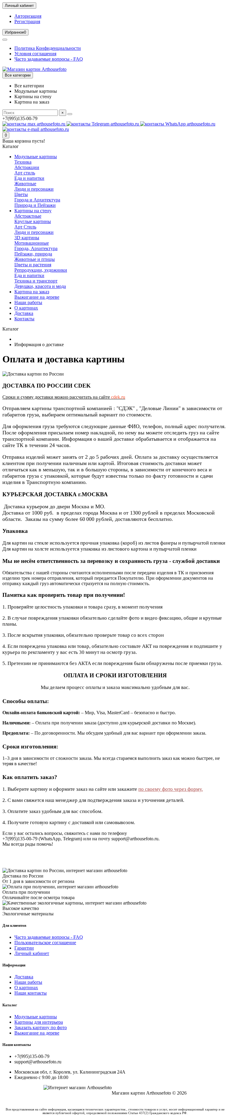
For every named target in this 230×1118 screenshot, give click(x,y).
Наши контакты (30, 993)
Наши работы (28, 302)
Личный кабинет (31, 953)
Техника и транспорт (36, 280)
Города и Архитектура (37, 199)
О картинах (26, 307)
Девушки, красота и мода (40, 286)
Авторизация (27, 16)
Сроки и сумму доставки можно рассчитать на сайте (63, 397)
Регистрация (27, 21)
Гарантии (24, 947)
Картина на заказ (31, 291)
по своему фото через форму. (170, 789)
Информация (13, 965)
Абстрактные (27, 216)
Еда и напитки (29, 178)
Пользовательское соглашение (45, 942)
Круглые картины (32, 221)
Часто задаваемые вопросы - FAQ (48, 59)
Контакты (24, 318)
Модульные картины (35, 156)
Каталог (9, 1005)
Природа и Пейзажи (35, 205)
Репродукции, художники (40, 270)
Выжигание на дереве (36, 297)
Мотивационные (31, 243)
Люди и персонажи (34, 189)
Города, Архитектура (36, 248)
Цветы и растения (32, 264)
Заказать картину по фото (40, 1027)
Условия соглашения (35, 53)
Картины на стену (33, 210)
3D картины (26, 237)
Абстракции (26, 167)
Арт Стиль (25, 226)
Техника (22, 162)
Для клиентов (14, 925)
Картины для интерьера (38, 1022)
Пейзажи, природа (33, 253)
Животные (25, 183)
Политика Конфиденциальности (47, 48)
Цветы (21, 194)
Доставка (23, 313)
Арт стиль (24, 172)
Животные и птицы (34, 259)
